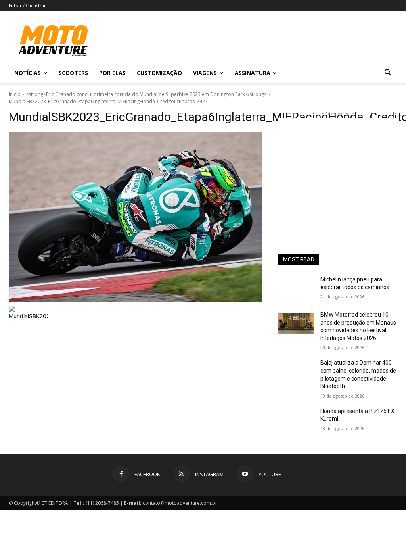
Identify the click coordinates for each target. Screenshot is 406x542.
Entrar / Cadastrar (27, 5)
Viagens (205, 73)
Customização (159, 73)
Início (15, 94)
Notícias (27, 73)
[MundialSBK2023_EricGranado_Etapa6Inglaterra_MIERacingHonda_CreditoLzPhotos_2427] (135, 217)
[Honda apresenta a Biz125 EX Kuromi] (296, 419)
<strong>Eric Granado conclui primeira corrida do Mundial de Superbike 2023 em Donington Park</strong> (146, 94)
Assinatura (252, 73)
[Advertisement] (337, 167)
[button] (387, 73)
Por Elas (112, 73)
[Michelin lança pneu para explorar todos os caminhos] (296, 288)
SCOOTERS (73, 73)
